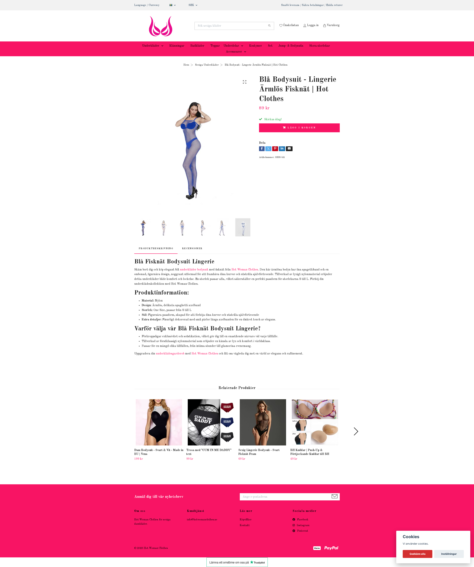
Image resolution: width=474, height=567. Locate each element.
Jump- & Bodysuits (290, 51)
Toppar (215, 51)
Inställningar (449, 553)
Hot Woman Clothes (244, 275)
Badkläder (197, 51)
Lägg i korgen (302, 133)
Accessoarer (234, 57)
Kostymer (255, 51)
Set (270, 51)
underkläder (188, 275)
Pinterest (302, 536)
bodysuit (202, 275)
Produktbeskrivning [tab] (156, 254)
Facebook (302, 525)
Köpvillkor (245, 525)
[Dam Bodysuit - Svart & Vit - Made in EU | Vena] (158, 428)
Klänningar (176, 51)
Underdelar (231, 51)
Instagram (302, 531)
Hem (186, 70)
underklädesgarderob (170, 359)
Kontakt (245, 531)
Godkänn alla (417, 553)
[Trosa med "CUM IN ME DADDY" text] (211, 428)
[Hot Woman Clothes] (185, 26)
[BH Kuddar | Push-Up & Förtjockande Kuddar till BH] (315, 428)
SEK (192, 5)
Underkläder (150, 51)
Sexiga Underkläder (207, 70)
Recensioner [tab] (192, 254)
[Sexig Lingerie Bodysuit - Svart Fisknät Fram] (263, 428)
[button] (163, 51)
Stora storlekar (319, 51)
